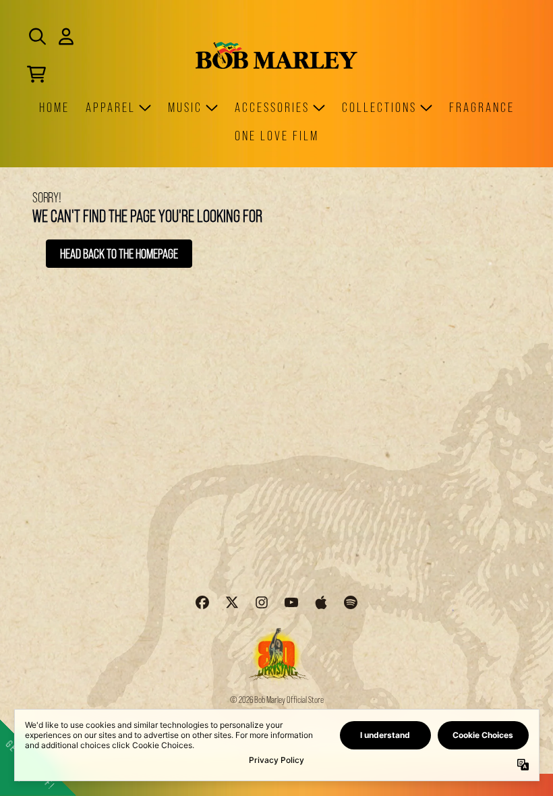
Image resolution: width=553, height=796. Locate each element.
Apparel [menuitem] (111, 107)
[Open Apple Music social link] (321, 602)
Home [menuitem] (54, 107)
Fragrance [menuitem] (482, 107)
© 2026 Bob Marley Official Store (277, 699)
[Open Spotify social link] (351, 602)
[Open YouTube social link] (291, 602)
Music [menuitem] (185, 107)
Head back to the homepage (119, 253)
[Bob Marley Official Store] (276, 55)
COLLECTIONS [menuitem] (379, 107)
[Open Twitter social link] (232, 602)
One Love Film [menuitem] (277, 135)
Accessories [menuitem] (272, 107)
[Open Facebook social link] (202, 602)
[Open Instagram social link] (261, 602)
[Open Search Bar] (36, 36)
